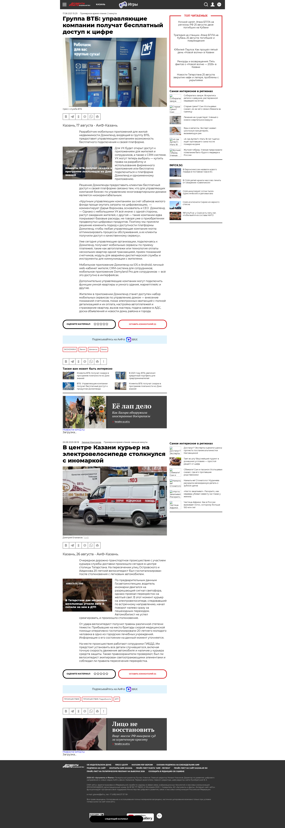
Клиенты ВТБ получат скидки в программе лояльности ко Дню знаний (93, 375)
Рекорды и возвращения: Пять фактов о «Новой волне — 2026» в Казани (196, 64)
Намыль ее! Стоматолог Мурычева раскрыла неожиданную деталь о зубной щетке (201, 483)
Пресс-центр (121, 765)
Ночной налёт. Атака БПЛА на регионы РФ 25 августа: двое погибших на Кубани (196, 25)
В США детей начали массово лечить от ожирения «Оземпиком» (202, 181)
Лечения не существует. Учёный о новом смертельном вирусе (201, 118)
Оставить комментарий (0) (142, 324)
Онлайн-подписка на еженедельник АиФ (178, 765)
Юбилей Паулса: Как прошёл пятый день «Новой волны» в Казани (196, 51)
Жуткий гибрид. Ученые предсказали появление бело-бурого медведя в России (203, 152)
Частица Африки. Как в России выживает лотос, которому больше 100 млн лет (202, 505)
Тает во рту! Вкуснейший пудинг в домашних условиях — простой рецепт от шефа (201, 461)
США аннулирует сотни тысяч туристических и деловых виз (198, 192)
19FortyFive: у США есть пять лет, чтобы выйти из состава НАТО (199, 214)
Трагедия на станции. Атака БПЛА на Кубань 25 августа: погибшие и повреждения (196, 38)
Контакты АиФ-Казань (120, 768)
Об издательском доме (99, 765)
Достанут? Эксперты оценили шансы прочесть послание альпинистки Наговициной (203, 450)
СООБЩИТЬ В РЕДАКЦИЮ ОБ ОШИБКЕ (166, 771)
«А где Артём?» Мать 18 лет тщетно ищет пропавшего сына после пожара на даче (202, 141)
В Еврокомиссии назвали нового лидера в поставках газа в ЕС (200, 170)
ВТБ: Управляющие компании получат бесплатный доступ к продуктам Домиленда (92, 386)
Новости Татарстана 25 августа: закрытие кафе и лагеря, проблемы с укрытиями (196, 77)
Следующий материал (116, 819)
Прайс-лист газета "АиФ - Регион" (153, 768)
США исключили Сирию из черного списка (201, 203)
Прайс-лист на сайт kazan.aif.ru (190, 768)
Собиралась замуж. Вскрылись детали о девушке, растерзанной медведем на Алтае (201, 98)
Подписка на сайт (96, 768)
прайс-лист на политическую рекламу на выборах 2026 (116, 771)
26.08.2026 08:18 (71, 442)
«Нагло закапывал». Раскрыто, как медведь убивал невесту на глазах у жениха (202, 494)
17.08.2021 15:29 (70, 13)
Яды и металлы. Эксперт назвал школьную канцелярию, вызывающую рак (200, 131)
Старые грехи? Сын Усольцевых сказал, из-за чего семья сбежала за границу (202, 109)
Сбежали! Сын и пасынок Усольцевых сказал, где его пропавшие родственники (203, 472)
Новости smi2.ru (74, 429)
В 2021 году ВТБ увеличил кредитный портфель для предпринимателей (142, 375)
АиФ (86, 537)
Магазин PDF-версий (142, 765)
